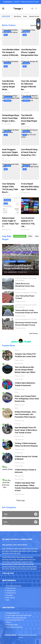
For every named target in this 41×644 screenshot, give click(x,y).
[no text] (20, 514)
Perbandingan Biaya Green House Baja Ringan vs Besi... (10, 118)
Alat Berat (17, 16)
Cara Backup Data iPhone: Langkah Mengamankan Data (29, 52)
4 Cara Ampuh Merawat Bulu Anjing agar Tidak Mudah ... (30, 186)
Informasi (7, 31)
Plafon (30, 236)
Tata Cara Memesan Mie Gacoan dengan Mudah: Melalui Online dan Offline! (25, 369)
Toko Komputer (19, 439)
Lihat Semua (34, 25)
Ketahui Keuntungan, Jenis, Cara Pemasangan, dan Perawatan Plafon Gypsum (25, 414)
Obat (22, 479)
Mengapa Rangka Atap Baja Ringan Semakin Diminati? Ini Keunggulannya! (18, 267)
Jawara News (12, 272)
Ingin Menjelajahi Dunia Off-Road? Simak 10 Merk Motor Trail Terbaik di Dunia (26, 430)
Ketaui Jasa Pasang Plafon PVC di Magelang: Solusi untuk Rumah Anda (27, 398)
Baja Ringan (8, 97)
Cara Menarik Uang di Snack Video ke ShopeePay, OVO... (29, 152)
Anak (25, 16)
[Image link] (18, 8)
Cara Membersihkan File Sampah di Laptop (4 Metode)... (11, 52)
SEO (5, 35)
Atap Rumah (32, 278)
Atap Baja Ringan (19, 236)
